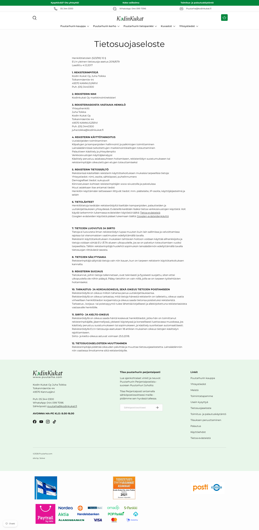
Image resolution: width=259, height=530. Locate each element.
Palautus (196, 426)
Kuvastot (166, 26)
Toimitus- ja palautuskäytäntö (208, 414)
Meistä (194, 390)
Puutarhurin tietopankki (138, 26)
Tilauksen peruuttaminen (206, 420)
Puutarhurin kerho (104, 26)
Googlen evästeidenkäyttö (153, 216)
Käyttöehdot (198, 432)
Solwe (42, 458)
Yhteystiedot (187, 26)
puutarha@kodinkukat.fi (62, 406)
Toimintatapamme (202, 396)
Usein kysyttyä (199, 402)
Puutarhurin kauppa (73, 26)
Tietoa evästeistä (150, 212)
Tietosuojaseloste (201, 408)
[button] (224, 17)
